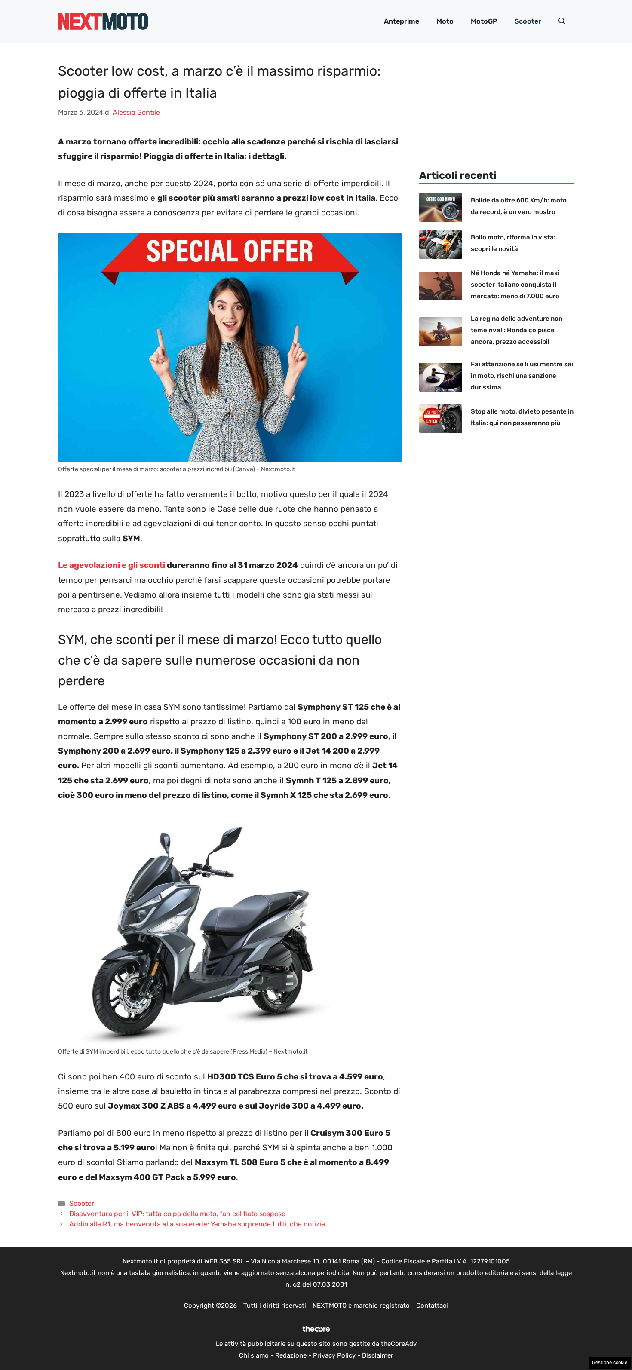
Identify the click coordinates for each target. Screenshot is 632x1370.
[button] (562, 21)
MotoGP (484, 21)
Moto (445, 21)
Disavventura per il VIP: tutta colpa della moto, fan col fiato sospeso (177, 1214)
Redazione (291, 1355)
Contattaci (432, 1305)
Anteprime (401, 21)
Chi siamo (254, 1355)
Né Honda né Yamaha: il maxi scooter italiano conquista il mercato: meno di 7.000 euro (515, 284)
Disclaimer (377, 1355)
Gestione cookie (609, 1362)
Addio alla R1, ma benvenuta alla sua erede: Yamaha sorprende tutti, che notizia (197, 1224)
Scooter (528, 21)
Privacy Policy (334, 1355)
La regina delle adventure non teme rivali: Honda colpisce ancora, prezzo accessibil (516, 330)
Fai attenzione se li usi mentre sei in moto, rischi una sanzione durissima (522, 375)
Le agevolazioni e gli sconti (111, 565)
